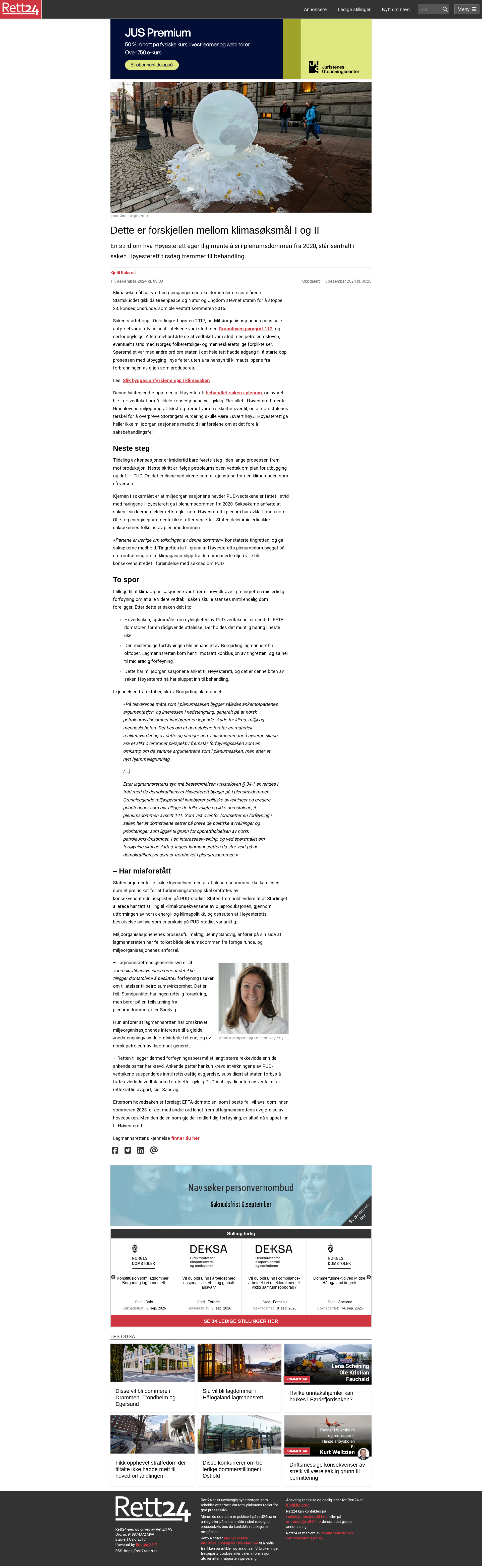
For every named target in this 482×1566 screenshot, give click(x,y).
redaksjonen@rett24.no (307, 1516)
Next (368, 1277)
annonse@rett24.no (303, 1521)
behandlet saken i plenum (234, 392)
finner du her (185, 1138)
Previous (113, 1277)
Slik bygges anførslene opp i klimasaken (166, 380)
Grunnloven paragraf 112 (246, 328)
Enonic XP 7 (146, 1544)
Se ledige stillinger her (241, 1321)
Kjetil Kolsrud (123, 272)
